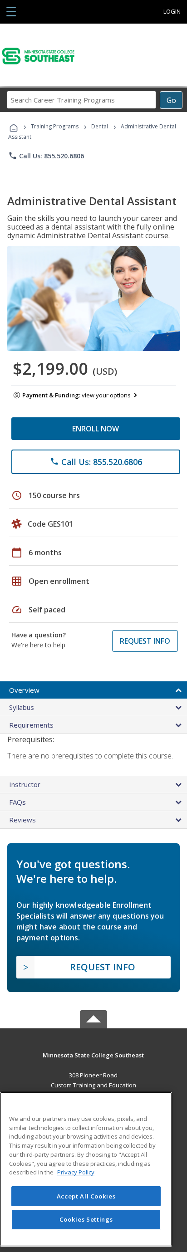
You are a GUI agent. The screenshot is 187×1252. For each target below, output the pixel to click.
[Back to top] (93, 1054)
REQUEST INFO (145, 641)
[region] (86, 1169)
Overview (24, 689)
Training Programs (55, 126)
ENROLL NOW (95, 429)
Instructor (24, 784)
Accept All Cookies (86, 1196)
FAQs (17, 802)
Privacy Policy (75, 1172)
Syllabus (21, 707)
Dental (99, 126)
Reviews (22, 819)
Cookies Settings (86, 1219)
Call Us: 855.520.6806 (46, 155)
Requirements (31, 724)
